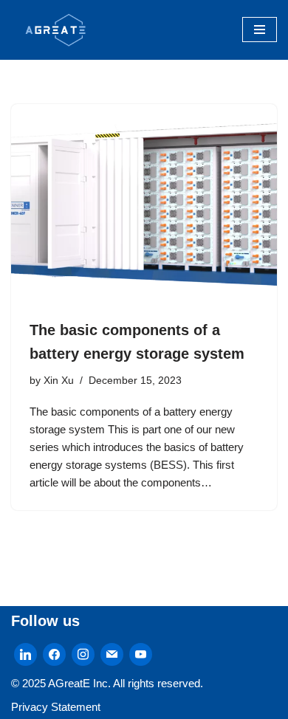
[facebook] (54, 653)
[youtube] (140, 653)
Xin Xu (59, 380)
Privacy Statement (55, 707)
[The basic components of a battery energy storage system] (144, 203)
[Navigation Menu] (259, 29)
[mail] (111, 653)
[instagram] (83, 653)
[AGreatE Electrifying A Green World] (55, 29)
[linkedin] (25, 653)
